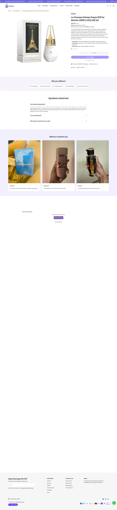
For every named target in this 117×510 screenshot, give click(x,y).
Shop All (49, 481)
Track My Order (50, 487)
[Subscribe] (35, 485)
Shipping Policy (69, 485)
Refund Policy (69, 483)
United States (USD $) (15, 499)
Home (9, 10)
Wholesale (49, 490)
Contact (49, 485)
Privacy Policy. (30, 488)
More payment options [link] (90, 60)
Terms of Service (69, 487)
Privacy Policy (69, 481)
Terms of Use (24, 488)
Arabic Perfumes (16, 10)
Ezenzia (13, 502)
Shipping (73, 25)
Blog (48, 492)
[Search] (107, 6)
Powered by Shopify (20, 502)
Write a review (58, 217)
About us (49, 483)
